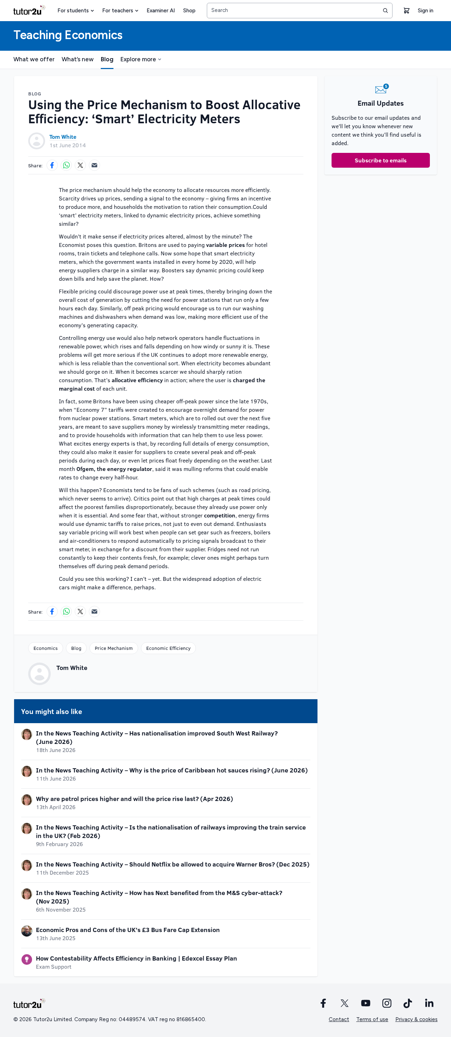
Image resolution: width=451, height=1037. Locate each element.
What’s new (78, 59)
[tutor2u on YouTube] (365, 1003)
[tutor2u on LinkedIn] (429, 1003)
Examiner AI (161, 10)
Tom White (62, 136)
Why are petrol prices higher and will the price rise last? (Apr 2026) (134, 798)
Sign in (425, 10)
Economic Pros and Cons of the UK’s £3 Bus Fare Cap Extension (128, 929)
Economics (45, 648)
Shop (189, 10)
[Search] (385, 10)
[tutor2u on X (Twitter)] (344, 1003)
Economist (72, 244)
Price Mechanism (114, 648)
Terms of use (372, 1019)
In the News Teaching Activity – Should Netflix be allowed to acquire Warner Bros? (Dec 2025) (173, 864)
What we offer (34, 59)
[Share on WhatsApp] (66, 165)
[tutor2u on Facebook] (323, 1003)
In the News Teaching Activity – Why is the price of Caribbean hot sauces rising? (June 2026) (172, 770)
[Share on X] (80, 165)
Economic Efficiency (168, 648)
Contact (339, 1019)
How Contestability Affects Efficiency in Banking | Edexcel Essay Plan (136, 958)
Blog (107, 59)
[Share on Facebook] (52, 165)
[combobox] (300, 10)
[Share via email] (94, 165)
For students (73, 10)
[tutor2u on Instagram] (386, 1003)
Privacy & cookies (416, 1019)
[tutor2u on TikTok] (408, 1003)
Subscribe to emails (381, 160)
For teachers (117, 10)
